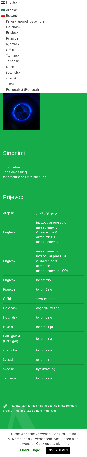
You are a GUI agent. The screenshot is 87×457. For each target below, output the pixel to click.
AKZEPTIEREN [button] (58, 450)
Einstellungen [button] (30, 450)
